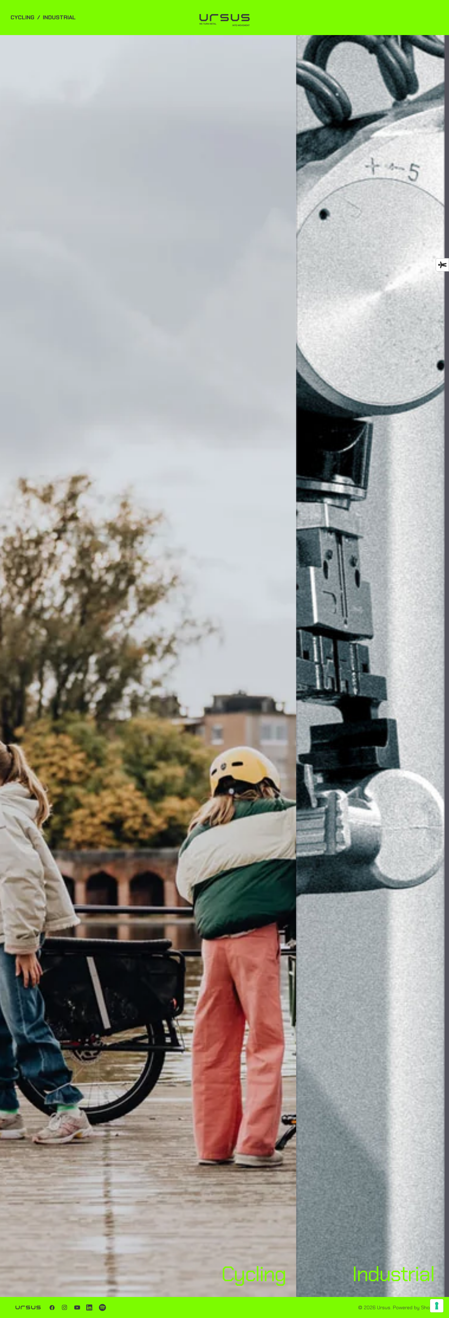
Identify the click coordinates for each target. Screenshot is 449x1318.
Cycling (22, 17)
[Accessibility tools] (442, 264)
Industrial (59, 17)
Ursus (383, 1307)
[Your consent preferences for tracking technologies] (436, 1305)
